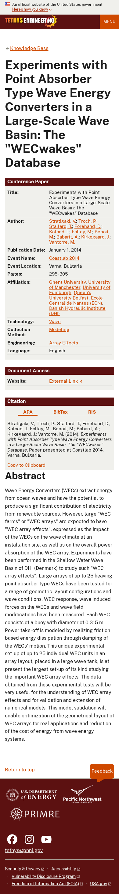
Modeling (59, 329)
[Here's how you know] (59, 7)
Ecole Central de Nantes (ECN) (76, 300)
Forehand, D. (87, 226)
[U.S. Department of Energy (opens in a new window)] (31, 796)
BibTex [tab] (60, 412)
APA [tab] (28, 412)
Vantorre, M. (62, 242)
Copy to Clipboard (26, 465)
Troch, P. (87, 221)
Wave (55, 321)
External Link (63, 381)
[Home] (31, 21)
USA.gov (98, 883)
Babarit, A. (67, 236)
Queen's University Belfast (70, 295)
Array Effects (63, 342)
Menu (109, 21)
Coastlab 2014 (64, 258)
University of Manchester (79, 284)
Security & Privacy (22, 868)
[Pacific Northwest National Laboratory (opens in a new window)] (80, 796)
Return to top (20, 770)
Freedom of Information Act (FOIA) (45, 883)
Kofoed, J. (59, 231)
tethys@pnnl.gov (24, 850)
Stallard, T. (60, 226)
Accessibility (63, 868)
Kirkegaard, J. (95, 236)
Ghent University (67, 282)
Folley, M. (82, 231)
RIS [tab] (92, 412)
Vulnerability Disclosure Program (44, 876)
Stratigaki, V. (62, 221)
